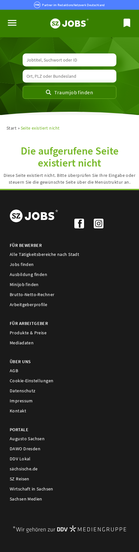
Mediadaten (22, 343)
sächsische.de (23, 469)
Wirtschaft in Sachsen (31, 489)
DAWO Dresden (25, 449)
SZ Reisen (19, 479)
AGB (14, 371)
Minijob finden (24, 284)
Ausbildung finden (28, 274)
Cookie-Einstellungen (31, 381)
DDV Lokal (20, 459)
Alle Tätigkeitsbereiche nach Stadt (44, 254)
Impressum (21, 401)
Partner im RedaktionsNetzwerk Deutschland (73, 5)
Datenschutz (23, 391)
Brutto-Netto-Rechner (32, 294)
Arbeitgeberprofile (29, 304)
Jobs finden (22, 264)
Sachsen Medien (26, 499)
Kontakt (18, 411)
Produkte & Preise (28, 333)
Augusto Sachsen (27, 439)
